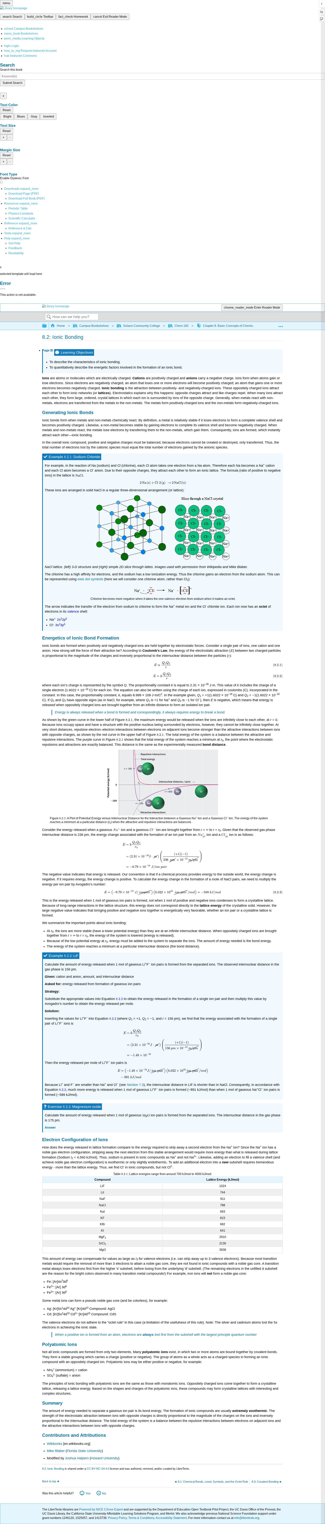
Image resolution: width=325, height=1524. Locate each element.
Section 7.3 (135, 1085)
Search (49, 317)
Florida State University (84, 1451)
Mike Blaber (56, 1451)
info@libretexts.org (246, 1517)
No (104, 1493)
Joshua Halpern (77, 1458)
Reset (7, 110)
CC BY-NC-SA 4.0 (98, 1468)
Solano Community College (141, 325)
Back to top (49, 1481)
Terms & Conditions (141, 1517)
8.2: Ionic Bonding (53, 1468)
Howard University (104, 1458)
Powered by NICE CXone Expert (101, 1509)
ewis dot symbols (90, 579)
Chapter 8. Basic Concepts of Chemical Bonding (235, 325)
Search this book (11, 69)
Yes (87, 1493)
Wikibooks (54, 1444)
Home (61, 325)
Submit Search (12, 82)
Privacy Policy (117, 1517)
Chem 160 (181, 325)
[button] (15, 248)
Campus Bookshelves (94, 325)
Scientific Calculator (21, 218)
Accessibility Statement (171, 1517)
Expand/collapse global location (280, 325)
